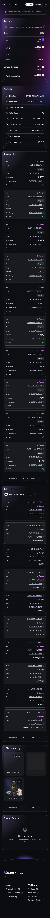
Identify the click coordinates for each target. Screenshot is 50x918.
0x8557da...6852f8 (34, 417)
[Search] (5, 11)
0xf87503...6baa (35, 510)
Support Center (35, 900)
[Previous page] (39, 478)
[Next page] (44, 478)
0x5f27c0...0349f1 (34, 713)
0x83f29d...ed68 (35, 181)
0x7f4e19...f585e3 (35, 386)
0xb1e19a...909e (36, 677)
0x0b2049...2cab (35, 173)
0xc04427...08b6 (35, 276)
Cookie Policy (11, 896)
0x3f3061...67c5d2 (34, 291)
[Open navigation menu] (46, 4)
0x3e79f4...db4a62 (34, 197)
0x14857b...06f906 (34, 354)
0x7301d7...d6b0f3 (35, 502)
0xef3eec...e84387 (34, 323)
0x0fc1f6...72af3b (35, 228)
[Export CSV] (34, 494)
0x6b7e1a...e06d (35, 627)
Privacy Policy (11, 889)
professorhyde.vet (35, 720)
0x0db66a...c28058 (34, 449)
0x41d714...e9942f (35, 260)
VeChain (31, 889)
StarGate (32, 892)
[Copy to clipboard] (43, 27)
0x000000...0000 (35, 537)
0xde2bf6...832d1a (34, 165)
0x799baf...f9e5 (35, 560)
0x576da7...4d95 (35, 607)
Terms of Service (13, 892)
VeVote (31, 896)
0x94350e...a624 (35, 213)
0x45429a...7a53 (35, 697)
